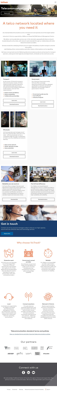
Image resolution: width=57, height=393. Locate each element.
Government (35, 79)
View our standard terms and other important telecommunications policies (30, 334)
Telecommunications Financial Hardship (34, 389)
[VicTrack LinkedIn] (28, 372)
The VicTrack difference (38, 184)
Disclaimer (14, 389)
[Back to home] (4, 2)
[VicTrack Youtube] (33, 372)
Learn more (14, 100)
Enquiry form (7, 233)
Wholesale (6, 130)
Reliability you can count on (10, 184)
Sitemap (21, 389)
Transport (6, 79)
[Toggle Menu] (55, 2)
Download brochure (14, 104)
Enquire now (7, 13)
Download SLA (14, 199)
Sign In (48, 389)
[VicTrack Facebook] (23, 372)
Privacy (8, 389)
